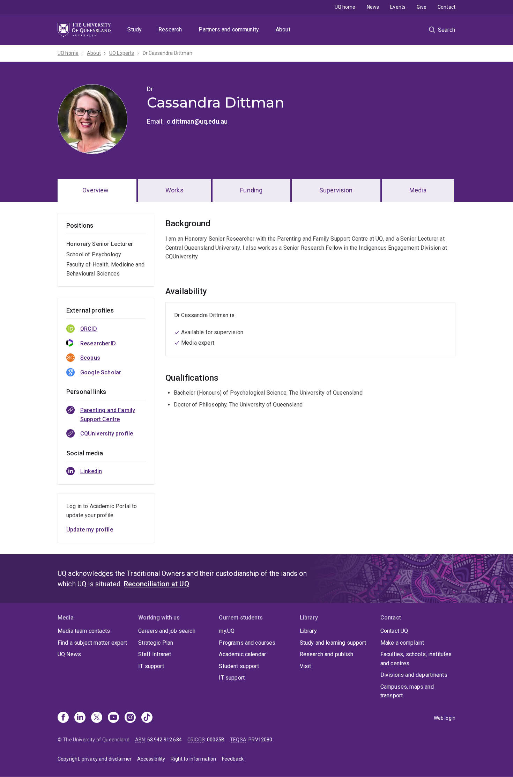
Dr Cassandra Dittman (167, 53)
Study (134, 29)
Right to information (193, 759)
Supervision (336, 190)
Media (417, 190)
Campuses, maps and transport (407, 691)
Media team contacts (84, 631)
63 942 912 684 (164, 739)
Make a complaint (402, 642)
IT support (151, 666)
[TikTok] (147, 718)
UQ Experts (121, 53)
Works (174, 190)
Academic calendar (242, 654)
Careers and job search (166, 631)
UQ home (345, 7)
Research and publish (326, 654)
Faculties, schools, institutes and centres (416, 659)
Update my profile (89, 529)
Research (170, 29)
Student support (239, 666)
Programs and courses (247, 642)
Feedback (233, 759)
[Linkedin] (80, 718)
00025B (215, 739)
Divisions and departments (413, 675)
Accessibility (151, 759)
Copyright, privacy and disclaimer (95, 759)
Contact (446, 7)
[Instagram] (130, 718)
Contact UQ (394, 631)
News (373, 7)
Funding (251, 190)
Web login (444, 718)
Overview (95, 190)
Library (308, 631)
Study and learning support (333, 642)
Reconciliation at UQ (156, 584)
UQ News (69, 654)
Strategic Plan (155, 642)
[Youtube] (113, 718)
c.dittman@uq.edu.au (197, 121)
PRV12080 (260, 739)
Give (421, 7)
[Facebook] (63, 718)
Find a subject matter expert (92, 642)
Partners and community (229, 29)
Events (398, 7)
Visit (305, 666)
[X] (96, 718)
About (283, 29)
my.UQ (227, 631)
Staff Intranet (154, 654)
